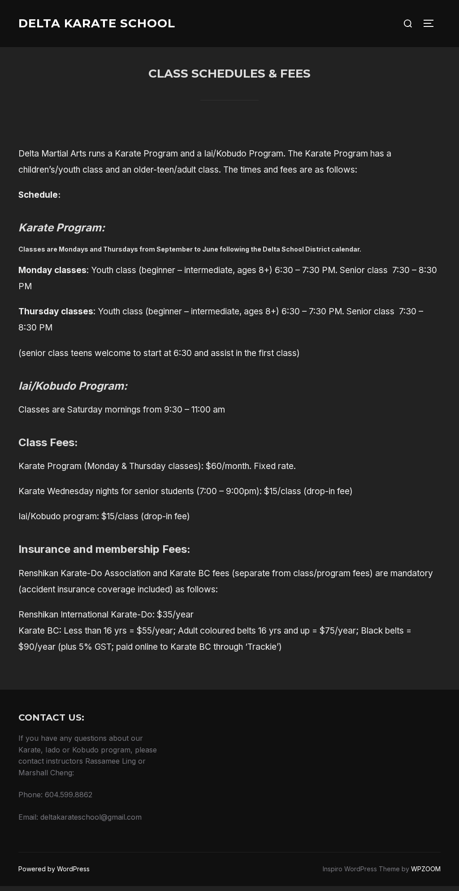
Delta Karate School (96, 23)
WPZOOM (426, 869)
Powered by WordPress (54, 869)
